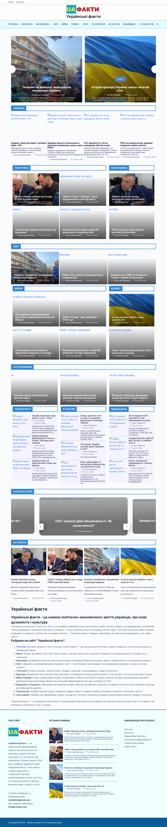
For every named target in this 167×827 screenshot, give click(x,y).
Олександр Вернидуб (22, 155)
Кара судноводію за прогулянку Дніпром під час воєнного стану (92, 464)
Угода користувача (134, 743)
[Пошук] (158, 24)
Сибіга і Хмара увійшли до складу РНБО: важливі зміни (33, 197)
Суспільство (147, 24)
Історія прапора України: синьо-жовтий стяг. (46, 88)
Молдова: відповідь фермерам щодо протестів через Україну (130, 396)
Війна (64, 24)
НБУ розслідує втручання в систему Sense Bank (127, 231)
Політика (27, 24)
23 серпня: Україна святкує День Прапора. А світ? (92, 446)
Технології (98, 24)
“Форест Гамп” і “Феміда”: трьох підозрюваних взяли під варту (80, 197)
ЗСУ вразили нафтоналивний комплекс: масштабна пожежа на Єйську (35, 317)
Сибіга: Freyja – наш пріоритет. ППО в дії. (80, 318)
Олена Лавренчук (90, 425)
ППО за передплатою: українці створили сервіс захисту (136, 144)
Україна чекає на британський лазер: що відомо (44, 463)
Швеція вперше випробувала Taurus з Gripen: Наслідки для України (43, 439)
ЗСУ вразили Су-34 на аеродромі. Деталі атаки (97, 144)
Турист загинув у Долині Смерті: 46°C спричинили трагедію (131, 351)
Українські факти (83, 16)
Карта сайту (130, 746)
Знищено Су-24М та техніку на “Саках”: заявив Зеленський (129, 276)
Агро (85, 24)
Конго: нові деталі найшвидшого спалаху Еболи (140, 463)
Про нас (11, 2)
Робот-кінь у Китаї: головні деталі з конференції (82, 276)
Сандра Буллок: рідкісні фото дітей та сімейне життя (141, 440)
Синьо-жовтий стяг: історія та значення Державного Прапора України (91, 419)
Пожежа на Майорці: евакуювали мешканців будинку (33, 276)
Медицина (129, 24)
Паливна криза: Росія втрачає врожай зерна (31, 396)
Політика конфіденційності (138, 739)
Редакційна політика (135, 736)
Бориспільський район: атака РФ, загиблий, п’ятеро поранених (81, 351)
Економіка (43, 24)
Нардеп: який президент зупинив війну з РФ (28, 144)
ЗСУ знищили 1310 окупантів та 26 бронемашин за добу (139, 418)
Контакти (20, 2)
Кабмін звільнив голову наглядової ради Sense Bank (128, 197)
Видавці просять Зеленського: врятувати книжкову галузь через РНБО (65, 145)
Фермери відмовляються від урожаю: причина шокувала (79, 396)
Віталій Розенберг (40, 95)
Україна (13, 24)
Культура (114, 24)
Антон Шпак (113, 95)
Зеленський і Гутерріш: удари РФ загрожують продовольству (80, 231)
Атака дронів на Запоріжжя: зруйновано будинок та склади (33, 351)
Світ (55, 24)
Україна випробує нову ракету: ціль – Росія (120, 88)
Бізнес (75, 24)
